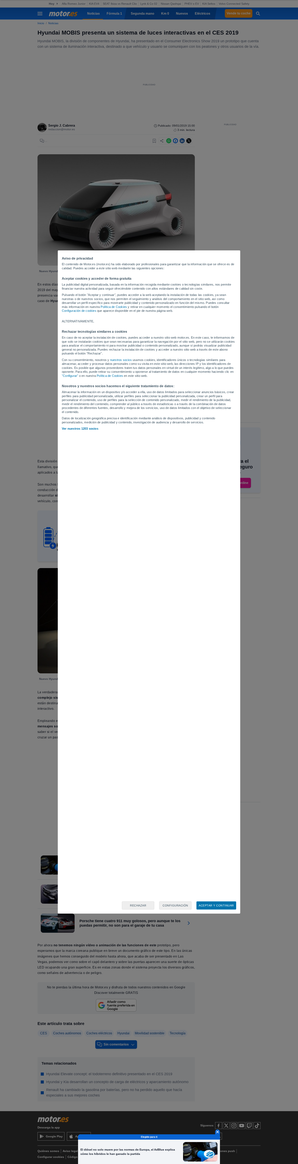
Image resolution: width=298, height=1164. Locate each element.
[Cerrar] (217, 1131)
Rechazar (138, 905)
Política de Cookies (114, 307)
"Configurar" (70, 375)
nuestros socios (121, 360)
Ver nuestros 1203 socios (80, 428)
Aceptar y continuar (216, 905)
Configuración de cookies (79, 310)
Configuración (175, 905)
